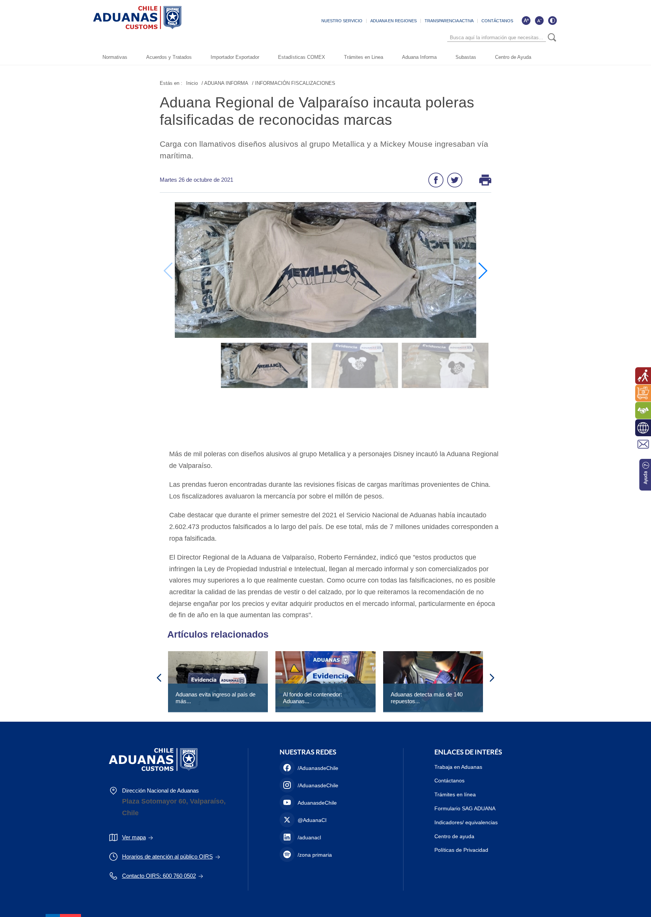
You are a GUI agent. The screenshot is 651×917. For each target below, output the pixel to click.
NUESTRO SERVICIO (341, 20)
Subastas (465, 57)
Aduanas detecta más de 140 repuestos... (427, 697)
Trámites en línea (455, 794)
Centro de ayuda (454, 836)
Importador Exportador (235, 57)
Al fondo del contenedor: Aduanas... (312, 697)
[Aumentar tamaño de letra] (526, 20)
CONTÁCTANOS (497, 20)
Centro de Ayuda (513, 57)
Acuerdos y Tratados (169, 57)
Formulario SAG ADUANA (464, 808)
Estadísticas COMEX (301, 57)
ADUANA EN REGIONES (393, 20)
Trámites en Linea (363, 57)
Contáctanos (449, 780)
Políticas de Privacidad (461, 850)
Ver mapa (134, 837)
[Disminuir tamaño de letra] (539, 20)
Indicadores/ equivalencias (466, 822)
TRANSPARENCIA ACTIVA (449, 20)
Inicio (192, 83)
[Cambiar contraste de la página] (552, 20)
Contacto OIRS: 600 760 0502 (159, 876)
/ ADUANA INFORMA (225, 83)
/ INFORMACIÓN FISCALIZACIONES (293, 83)
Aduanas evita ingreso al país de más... (215, 697)
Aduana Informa (419, 57)
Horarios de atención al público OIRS (167, 856)
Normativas (114, 57)
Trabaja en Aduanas (458, 767)
